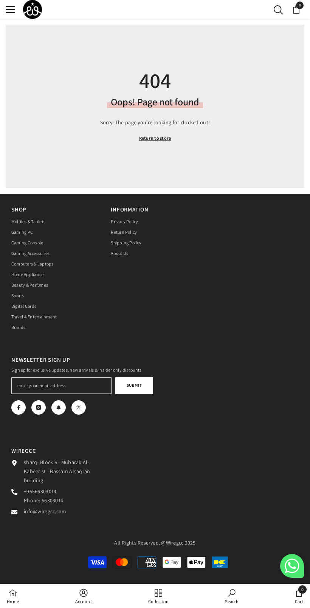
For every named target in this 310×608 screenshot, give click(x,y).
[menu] (10, 9)
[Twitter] (78, 407)
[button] (292, 566)
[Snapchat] (58, 407)
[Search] (278, 9)
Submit (134, 385)
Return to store (155, 138)
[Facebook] (18, 407)
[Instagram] (38, 407)
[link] (83, 595)
